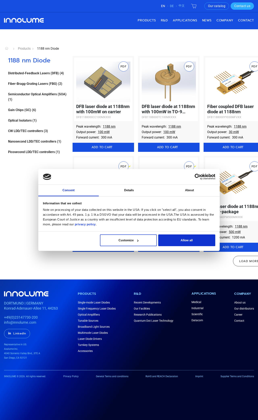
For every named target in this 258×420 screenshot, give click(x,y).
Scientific (197, 314)
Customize (126, 240)
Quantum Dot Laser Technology (153, 320)
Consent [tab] (68, 190)
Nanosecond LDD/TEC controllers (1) (34, 141)
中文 (182, 5)
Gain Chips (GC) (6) (22, 110)
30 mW (234, 132)
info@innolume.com (20, 322)
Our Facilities (142, 308)
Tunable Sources (88, 320)
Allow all (187, 240)
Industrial (197, 308)
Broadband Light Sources (94, 326)
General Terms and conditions (112, 376)
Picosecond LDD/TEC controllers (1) (34, 152)
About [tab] (189, 190)
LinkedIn (19, 333)
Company (242, 293)
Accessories (85, 351)
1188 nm (109, 126)
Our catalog (217, 6)
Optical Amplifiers (89, 314)
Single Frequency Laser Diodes (97, 308)
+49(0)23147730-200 (21, 317)
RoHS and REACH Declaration (162, 376)
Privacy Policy (71, 376)
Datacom (197, 320)
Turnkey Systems (88, 344)
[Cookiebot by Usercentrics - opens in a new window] (197, 177)
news (207, 20)
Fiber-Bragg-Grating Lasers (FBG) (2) (35, 84)
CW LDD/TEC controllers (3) (28, 131)
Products (147, 20)
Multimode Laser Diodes (93, 332)
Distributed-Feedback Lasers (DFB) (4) (36, 73)
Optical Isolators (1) (22, 120)
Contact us (242, 6)
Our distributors (244, 308)
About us (240, 302)
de (172, 6)
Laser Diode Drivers (90, 338)
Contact (246, 20)
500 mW (235, 232)
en (163, 6)
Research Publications (148, 314)
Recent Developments (147, 302)
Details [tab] (129, 190)
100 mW (104, 132)
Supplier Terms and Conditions (237, 376)
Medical (196, 302)
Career (238, 314)
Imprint (199, 376)
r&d (164, 20)
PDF (124, 66)
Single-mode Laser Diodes (94, 302)
